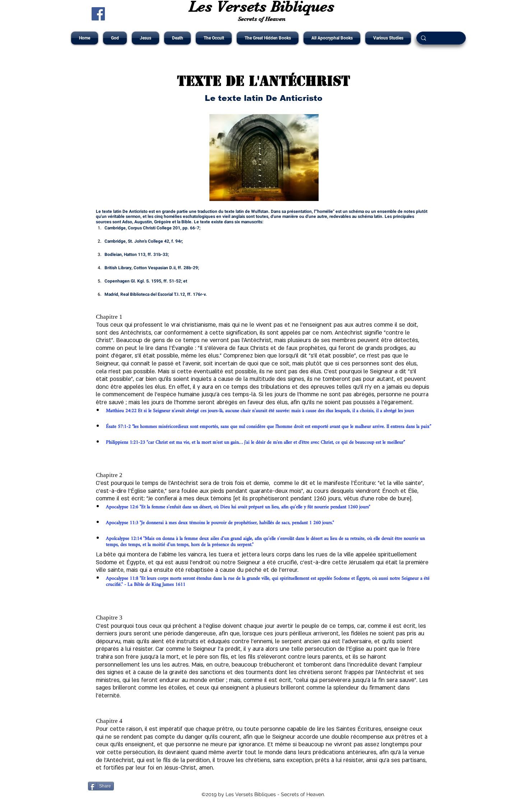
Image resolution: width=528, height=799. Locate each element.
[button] (115, 38)
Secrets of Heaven (262, 18)
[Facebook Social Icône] (98, 13)
